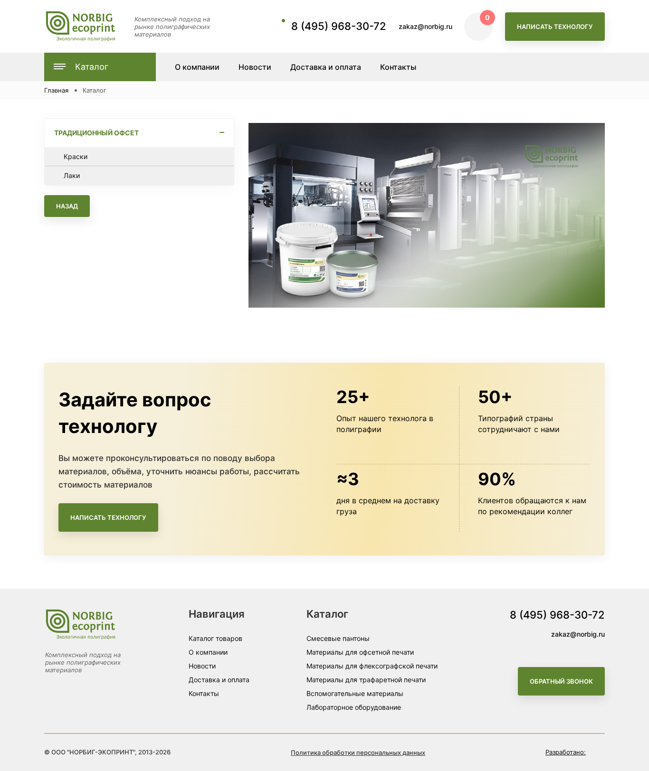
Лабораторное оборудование (353, 707)
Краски (75, 156)
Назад (67, 206)
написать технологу (555, 26)
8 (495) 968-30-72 (338, 26)
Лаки (72, 175)
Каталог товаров (215, 638)
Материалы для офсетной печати (360, 652)
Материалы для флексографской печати (372, 666)
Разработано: (565, 752)
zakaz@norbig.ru (425, 26)
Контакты (204, 693)
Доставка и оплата (219, 680)
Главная (56, 90)
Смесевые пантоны (338, 638)
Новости (202, 666)
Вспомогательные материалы (354, 693)
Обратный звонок (561, 681)
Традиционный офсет (96, 133)
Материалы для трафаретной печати (366, 680)
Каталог (91, 67)
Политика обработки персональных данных (358, 752)
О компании (208, 652)
